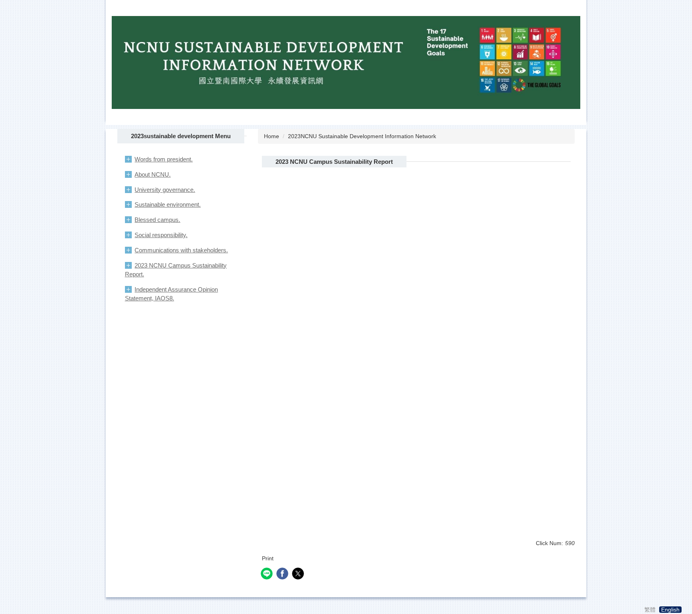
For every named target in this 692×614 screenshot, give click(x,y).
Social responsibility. (161, 235)
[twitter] (299, 575)
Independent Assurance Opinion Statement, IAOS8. (171, 294)
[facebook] (283, 575)
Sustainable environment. (168, 204)
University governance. (165, 189)
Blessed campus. (157, 219)
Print (268, 558)
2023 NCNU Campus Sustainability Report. (176, 270)
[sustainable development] (346, 61)
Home (271, 136)
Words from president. (164, 159)
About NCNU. (153, 174)
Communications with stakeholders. (181, 250)
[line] (268, 575)
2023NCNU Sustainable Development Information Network (362, 136)
